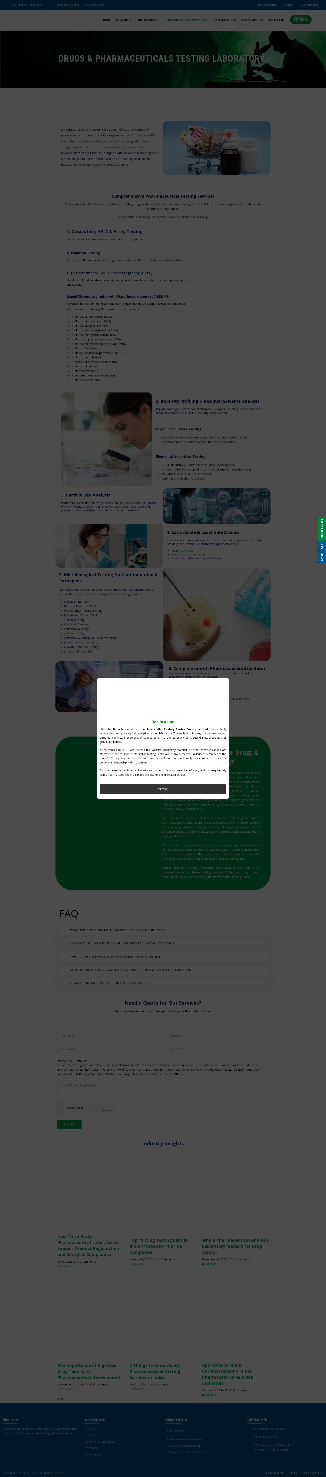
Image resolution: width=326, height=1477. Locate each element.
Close (163, 789)
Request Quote (322, 529)
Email (322, 557)
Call (322, 546)
